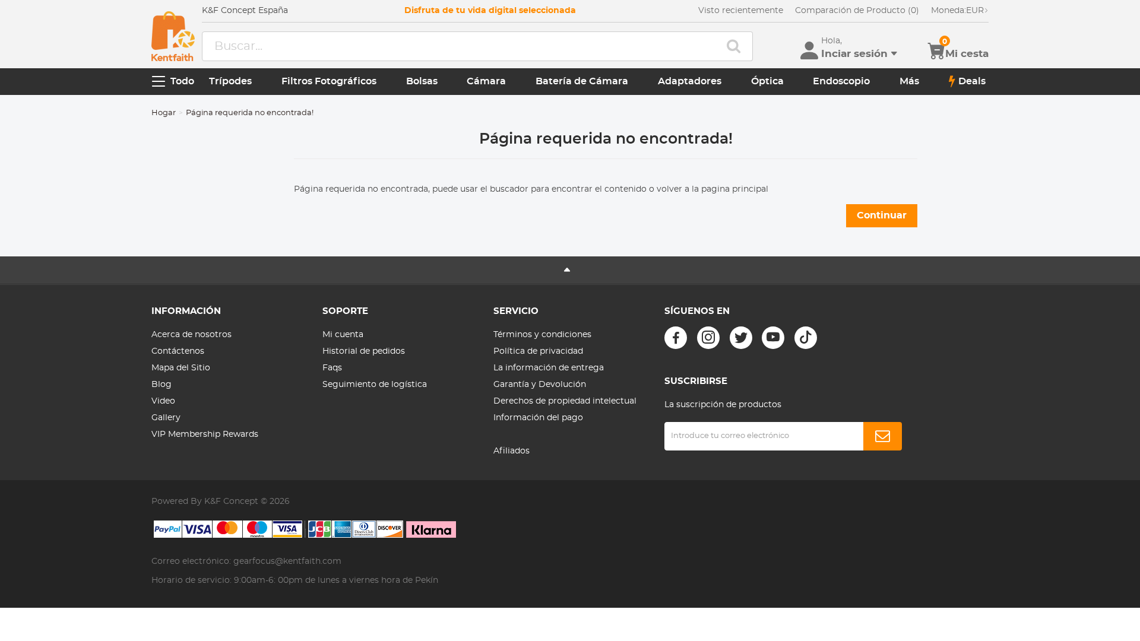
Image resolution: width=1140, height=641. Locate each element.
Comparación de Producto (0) (857, 11)
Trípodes (230, 81)
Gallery (165, 418)
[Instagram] (708, 337)
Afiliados (511, 451)
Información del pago (538, 418)
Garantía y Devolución (539, 384)
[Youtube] (773, 337)
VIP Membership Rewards (204, 434)
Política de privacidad (538, 351)
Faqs (332, 368)
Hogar (163, 113)
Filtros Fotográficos (328, 81)
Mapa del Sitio (180, 368)
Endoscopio (841, 81)
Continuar (882, 215)
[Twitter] (741, 337)
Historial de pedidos (363, 351)
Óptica (767, 81)
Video (163, 401)
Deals (972, 81)
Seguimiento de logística (374, 384)
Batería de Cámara (582, 81)
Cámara (486, 81)
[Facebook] (675, 337)
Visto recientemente (740, 11)
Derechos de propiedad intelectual (564, 401)
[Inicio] (173, 36)
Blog (161, 384)
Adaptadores (689, 81)
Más (909, 81)
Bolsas (422, 81)
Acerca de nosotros (191, 335)
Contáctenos (177, 351)
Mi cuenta (342, 335)
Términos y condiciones (542, 335)
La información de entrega (548, 368)
